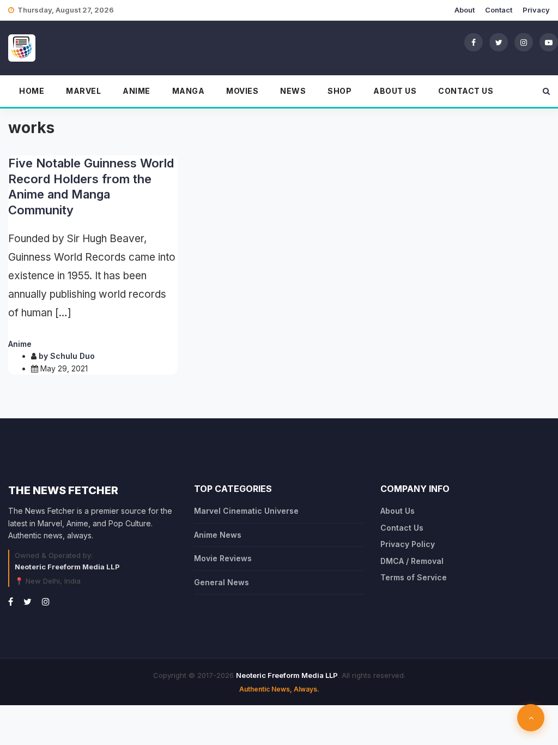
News (293, 90)
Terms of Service (413, 577)
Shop (339, 90)
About (464, 9)
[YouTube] (548, 42)
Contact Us (465, 90)
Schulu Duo (72, 356)
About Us (394, 90)
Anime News (217, 534)
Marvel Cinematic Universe (246, 510)
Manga (188, 90)
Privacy (536, 9)
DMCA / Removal (412, 561)
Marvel (83, 90)
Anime (136, 90)
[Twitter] (498, 42)
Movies (242, 90)
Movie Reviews (223, 558)
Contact (498, 9)
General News (221, 582)
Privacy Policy (407, 544)
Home (31, 90)
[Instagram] (523, 42)
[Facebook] (473, 42)
